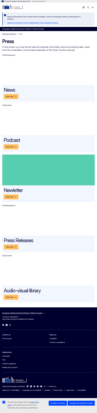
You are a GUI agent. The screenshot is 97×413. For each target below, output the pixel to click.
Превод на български (15, 23)
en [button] (83, 7)
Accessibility (81, 390)
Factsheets (6, 356)
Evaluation (53, 338)
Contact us (52, 386)
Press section (7, 338)
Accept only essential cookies (81, 403)
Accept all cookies (58, 403)
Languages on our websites (31, 390)
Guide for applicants (9, 364)
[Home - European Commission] (13, 6)
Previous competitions (57, 342)
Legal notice (70, 390)
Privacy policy (58, 390)
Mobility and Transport (10, 367)
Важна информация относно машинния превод (41, 23)
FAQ (3, 360)
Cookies (47, 390)
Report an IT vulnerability (10, 390)
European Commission (9, 34)
